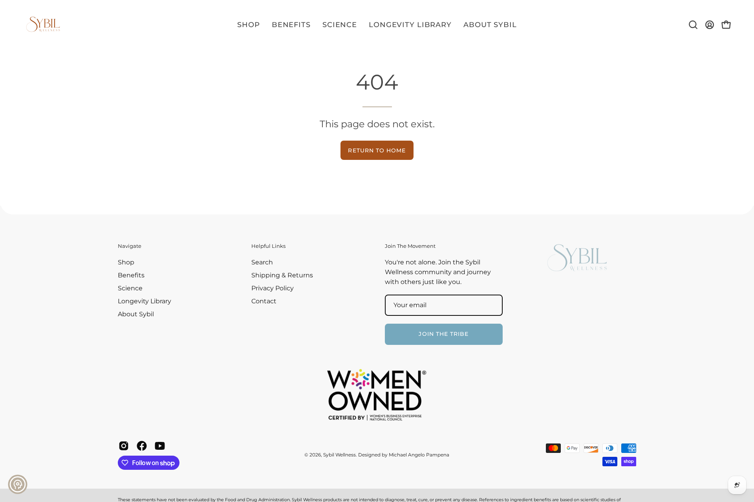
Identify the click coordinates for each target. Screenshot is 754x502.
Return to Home (377, 150)
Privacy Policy (272, 288)
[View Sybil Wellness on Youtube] (160, 446)
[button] (693, 24)
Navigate (129, 246)
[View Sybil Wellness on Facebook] (142, 446)
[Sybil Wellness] (43, 25)
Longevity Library (144, 301)
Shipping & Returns (282, 275)
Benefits (131, 275)
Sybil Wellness (339, 455)
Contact (263, 301)
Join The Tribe (444, 334)
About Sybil (136, 314)
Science (130, 288)
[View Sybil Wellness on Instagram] (124, 446)
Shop (126, 262)
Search (262, 262)
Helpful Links (268, 246)
